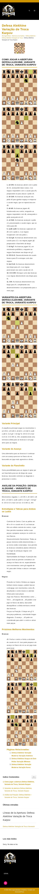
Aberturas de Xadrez (18, 36)
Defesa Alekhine (30, 36)
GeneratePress (19, 892)
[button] (29, 11)
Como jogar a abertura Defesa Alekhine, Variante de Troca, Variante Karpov (19, 783)
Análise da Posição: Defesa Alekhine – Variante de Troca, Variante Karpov (18, 796)
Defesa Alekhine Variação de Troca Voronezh (19, 826)
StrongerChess (6, 36)
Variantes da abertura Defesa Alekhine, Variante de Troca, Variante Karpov (18, 789)
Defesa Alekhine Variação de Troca (12, 38)
